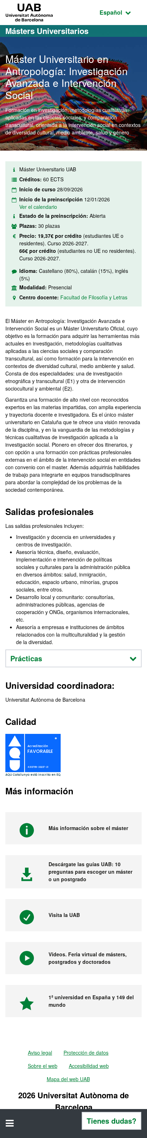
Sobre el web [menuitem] (42, 1065)
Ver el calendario (38, 206)
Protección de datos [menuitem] (86, 1052)
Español (121, 12)
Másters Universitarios (46, 30)
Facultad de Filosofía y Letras (93, 297)
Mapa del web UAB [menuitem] (68, 1079)
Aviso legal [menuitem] (40, 1052)
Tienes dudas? (111, 1120)
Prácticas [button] (26, 658)
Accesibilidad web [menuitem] (89, 1065)
